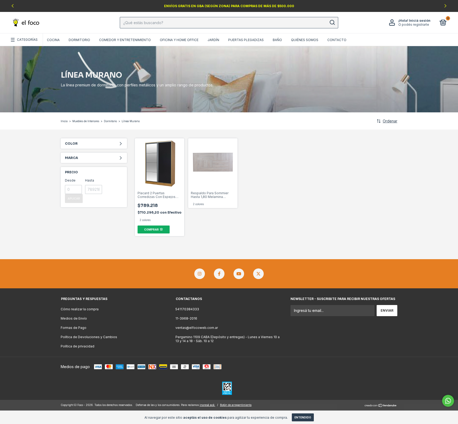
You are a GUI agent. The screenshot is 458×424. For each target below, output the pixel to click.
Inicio (64, 121)
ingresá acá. (207, 405)
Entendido (302, 417)
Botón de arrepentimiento (236, 405)
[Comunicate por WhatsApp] (448, 401)
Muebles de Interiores (85, 121)
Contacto (336, 40)
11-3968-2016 (186, 318)
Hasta (89, 180)
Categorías (27, 40)
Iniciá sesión (419, 21)
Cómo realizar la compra (80, 309)
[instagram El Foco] (199, 273)
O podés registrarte (413, 24)
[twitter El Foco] (258, 273)
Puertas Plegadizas (246, 40)
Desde (70, 180)
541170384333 (187, 309)
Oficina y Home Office (179, 40)
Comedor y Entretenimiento (125, 40)
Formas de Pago (73, 328)
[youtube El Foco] (239, 273)
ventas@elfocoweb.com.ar (196, 328)
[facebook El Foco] (219, 273)
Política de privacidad (77, 346)
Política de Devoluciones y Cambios (89, 337)
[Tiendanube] (380, 405)
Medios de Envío (74, 318)
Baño (277, 40)
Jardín (213, 40)
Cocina (53, 40)
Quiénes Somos (304, 40)
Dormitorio (79, 40)
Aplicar (74, 198)
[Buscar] (332, 22)
